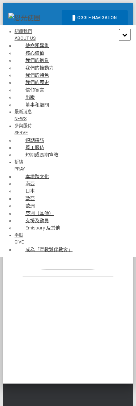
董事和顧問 (37, 104)
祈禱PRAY (20, 166)
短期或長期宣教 (41, 154)
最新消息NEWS (23, 115)
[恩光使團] (27, 18)
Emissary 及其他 (42, 228)
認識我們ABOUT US (25, 35)
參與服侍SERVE (23, 129)
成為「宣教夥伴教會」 (49, 249)
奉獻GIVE (19, 239)
